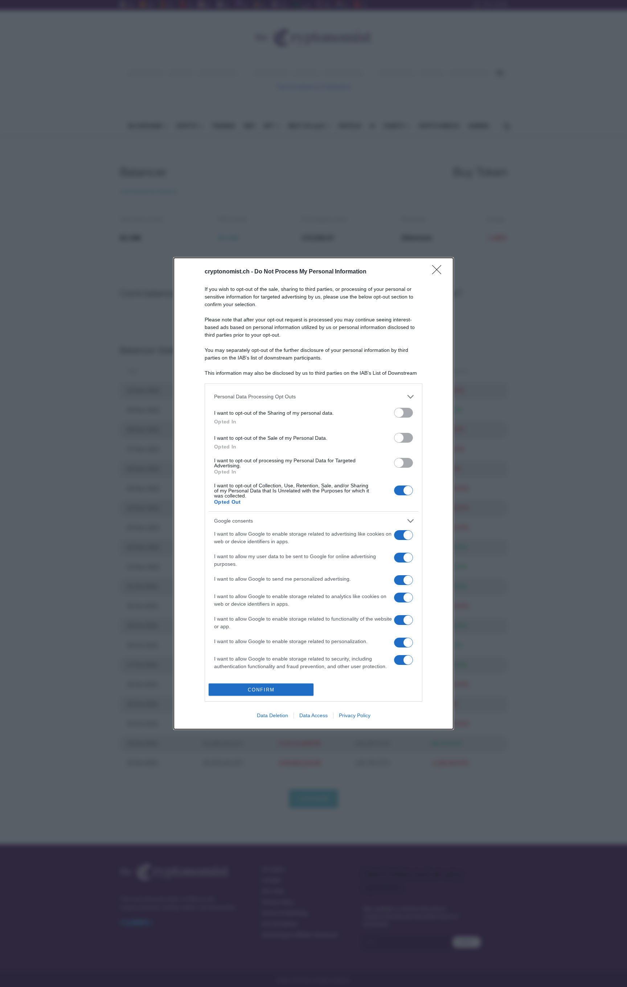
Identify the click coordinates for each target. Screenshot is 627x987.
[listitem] (313, 397)
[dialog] (313, 493)
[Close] (439, 272)
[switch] (403, 413)
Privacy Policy (354, 715)
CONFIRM (261, 689)
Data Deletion (272, 715)
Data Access (313, 715)
